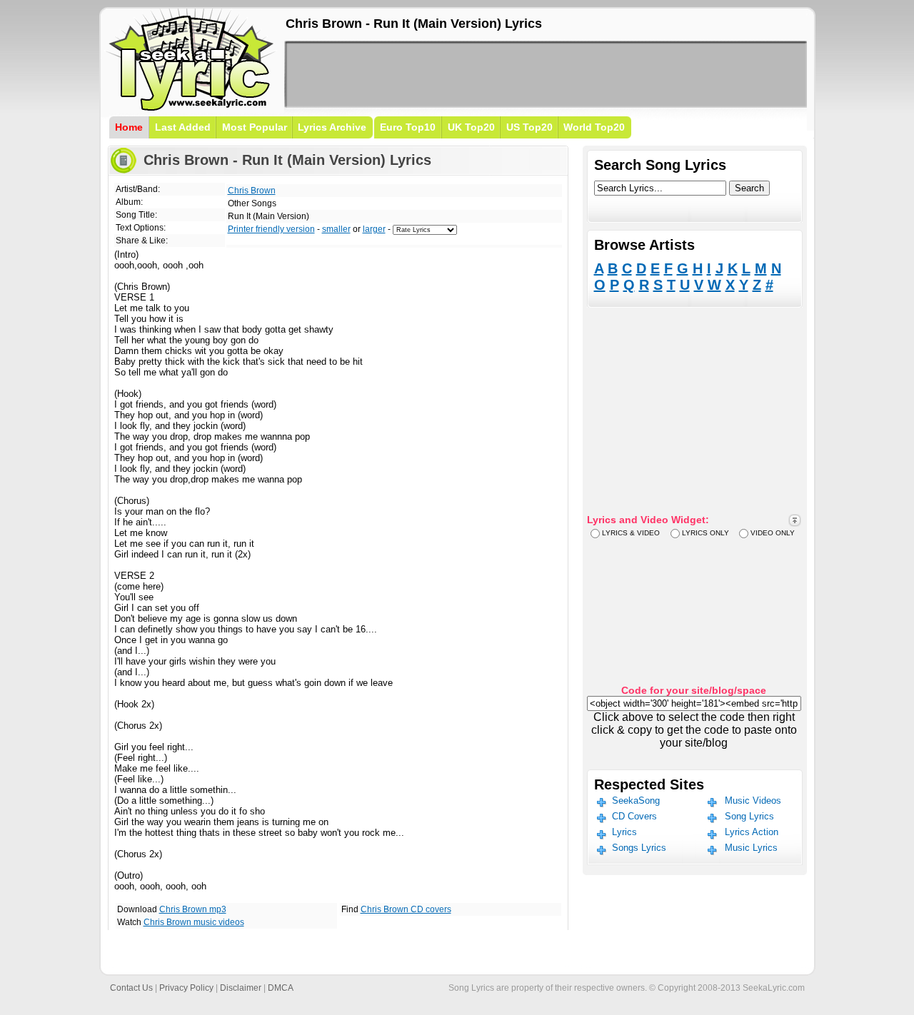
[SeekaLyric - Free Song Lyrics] (191, 108)
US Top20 (529, 127)
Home (129, 127)
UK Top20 (471, 127)
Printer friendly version (271, 229)
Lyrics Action (751, 832)
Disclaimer (240, 988)
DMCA (280, 988)
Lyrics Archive (332, 127)
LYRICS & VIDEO (631, 533)
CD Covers (634, 816)
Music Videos (753, 800)
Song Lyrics (749, 816)
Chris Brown (252, 191)
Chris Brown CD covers (406, 909)
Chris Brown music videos (194, 922)
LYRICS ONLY (705, 533)
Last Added (183, 127)
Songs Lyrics (639, 847)
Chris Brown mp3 (192, 909)
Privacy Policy (186, 988)
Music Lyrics (751, 847)
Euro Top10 (408, 127)
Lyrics (624, 832)
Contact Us (131, 988)
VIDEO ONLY (772, 533)
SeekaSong (636, 800)
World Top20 (594, 127)
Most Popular (254, 127)
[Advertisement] (545, 74)
